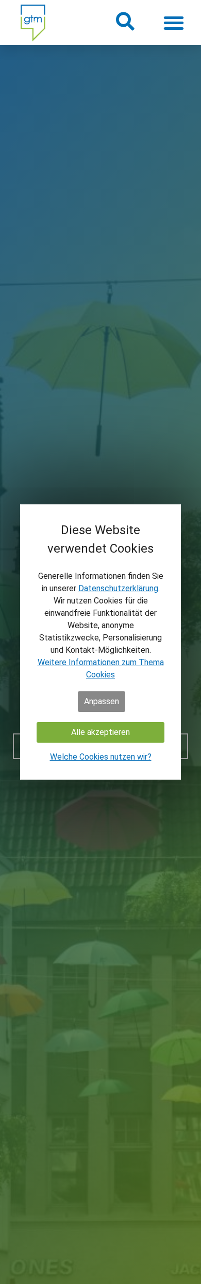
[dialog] (100, 642)
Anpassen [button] (101, 701)
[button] (124, 21)
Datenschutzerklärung (118, 588)
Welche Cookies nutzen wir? (101, 757)
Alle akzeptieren (100, 732)
